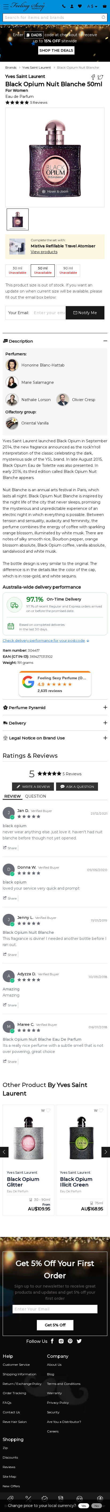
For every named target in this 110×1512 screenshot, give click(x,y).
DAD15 (36, 35)
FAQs (7, 1403)
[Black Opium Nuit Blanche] (18, 219)
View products (44, 251)
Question (35, 796)
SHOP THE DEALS (56, 50)
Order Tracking (14, 1393)
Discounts (10, 1457)
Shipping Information (19, 1374)
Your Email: (18, 312)
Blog (50, 1374)
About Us (54, 1365)
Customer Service (16, 1365)
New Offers (11, 1486)
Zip (5, 1448)
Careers (52, 1431)
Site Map (9, 1476)
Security (53, 1412)
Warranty (54, 1393)
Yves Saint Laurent (36, 67)
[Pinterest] (70, 1341)
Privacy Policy (58, 1403)
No (97, 1506)
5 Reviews (38, 102)
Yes (83, 1506)
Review (12, 796)
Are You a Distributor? (64, 1422)
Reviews (9, 1467)
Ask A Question (80, 787)
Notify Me (87, 312)
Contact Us (11, 1412)
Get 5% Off (55, 1325)
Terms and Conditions (63, 1384)
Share (12, 848)
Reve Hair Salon (15, 1422)
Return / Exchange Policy (22, 1384)
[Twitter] (101, 77)
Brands (10, 67)
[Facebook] (93, 77)
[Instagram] (61, 1341)
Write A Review (36, 787)
